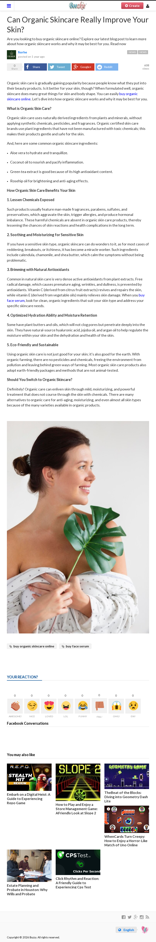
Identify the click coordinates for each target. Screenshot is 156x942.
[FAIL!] (99, 705)
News (132, 52)
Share (36, 67)
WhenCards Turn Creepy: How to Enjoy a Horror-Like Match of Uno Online (125, 840)
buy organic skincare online (33, 646)
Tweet (60, 67)
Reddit (108, 67)
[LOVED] (48, 706)
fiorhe (22, 52)
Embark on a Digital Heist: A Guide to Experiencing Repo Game (28, 798)
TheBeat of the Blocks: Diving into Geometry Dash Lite (126, 796)
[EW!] (133, 706)
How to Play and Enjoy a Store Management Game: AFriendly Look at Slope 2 (77, 808)
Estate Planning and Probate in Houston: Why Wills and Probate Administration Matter (27, 891)
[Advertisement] (81, 660)
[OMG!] (116, 706)
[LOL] (65, 706)
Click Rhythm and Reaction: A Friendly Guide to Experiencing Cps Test (77, 882)
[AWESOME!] (15, 706)
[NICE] (32, 706)
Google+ (85, 67)
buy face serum (77, 646)
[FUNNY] (82, 706)
